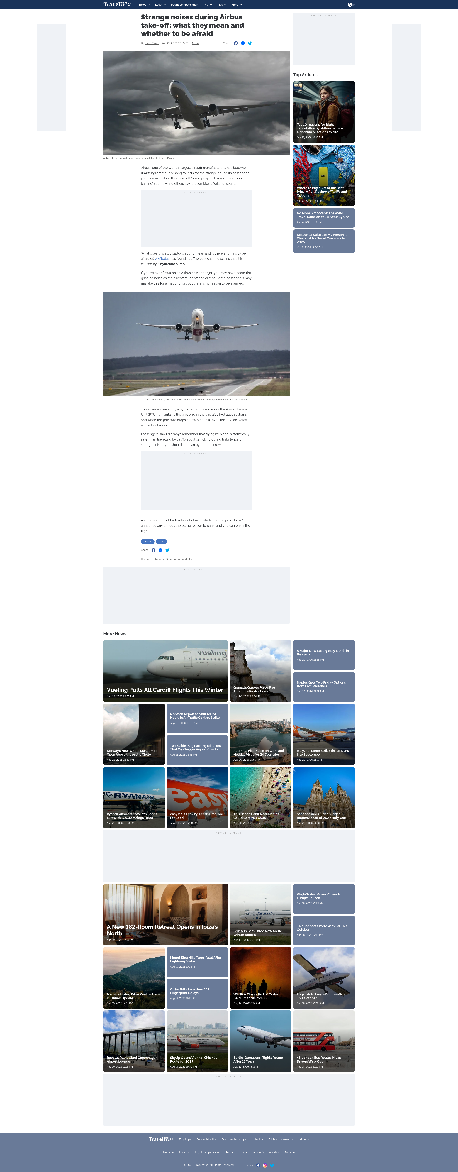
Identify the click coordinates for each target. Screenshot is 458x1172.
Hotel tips (257, 1139)
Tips (220, 4)
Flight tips (185, 1139)
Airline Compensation (266, 1152)
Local (158, 4)
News (142, 4)
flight (161, 541)
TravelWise (152, 43)
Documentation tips (234, 1139)
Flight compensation (184, 4)
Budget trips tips (206, 1139)
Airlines (148, 541)
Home (145, 559)
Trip (205, 4)
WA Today (162, 258)
